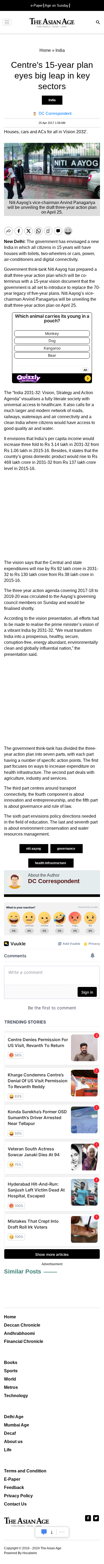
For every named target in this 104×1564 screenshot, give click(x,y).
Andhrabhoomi (19, 1333)
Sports (11, 1371)
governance (66, 848)
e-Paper (37, 5)
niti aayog (34, 848)
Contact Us (15, 1504)
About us (13, 1441)
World (10, 1379)
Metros (11, 1387)
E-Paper (12, 1479)
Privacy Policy (18, 1496)
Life (7, 1450)
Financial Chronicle (23, 1341)
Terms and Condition (25, 1471)
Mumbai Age (16, 1425)
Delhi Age (13, 1416)
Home (10, 1317)
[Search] (98, 23)
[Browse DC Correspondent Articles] (15, 881)
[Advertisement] (52, 516)
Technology (16, 1395)
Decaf (10, 1433)
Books (10, 1362)
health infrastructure (51, 863)
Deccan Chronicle (22, 1325)
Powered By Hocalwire (20, 1553)
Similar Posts (22, 1271)
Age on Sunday (57, 5)
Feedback (14, 1487)
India (52, 100)
